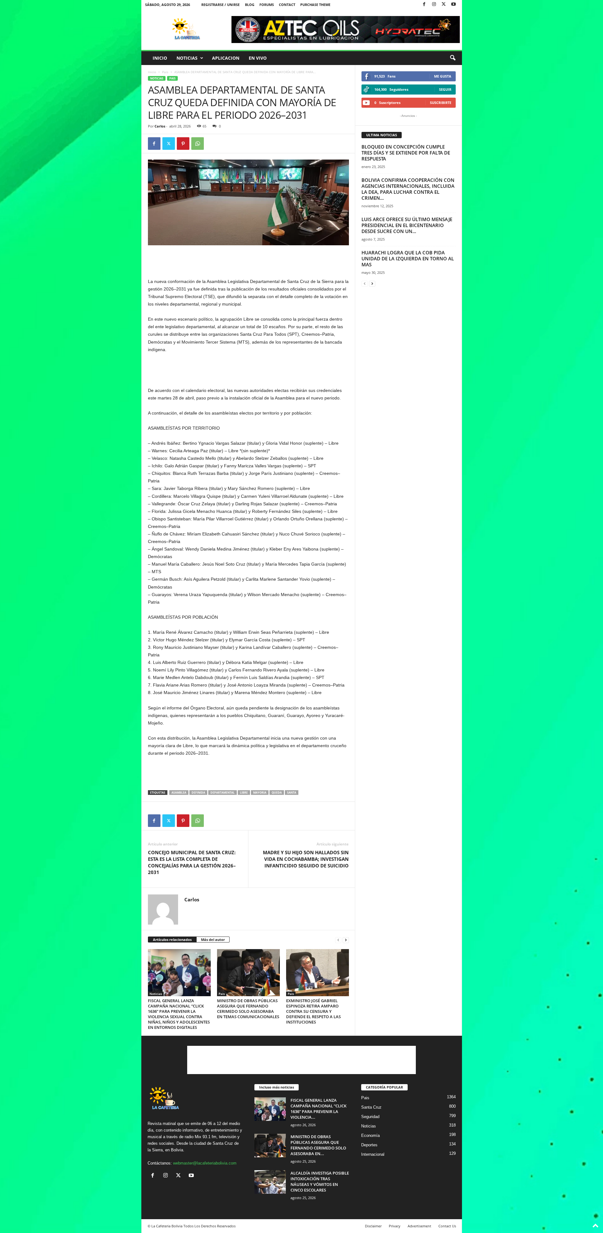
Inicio (160, 58)
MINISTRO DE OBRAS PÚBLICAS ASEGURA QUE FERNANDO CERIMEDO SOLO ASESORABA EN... (318, 1145)
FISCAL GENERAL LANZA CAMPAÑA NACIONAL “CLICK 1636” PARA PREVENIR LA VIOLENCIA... (318, 1108)
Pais (165, 72)
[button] (452, 58)
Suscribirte (440, 102)
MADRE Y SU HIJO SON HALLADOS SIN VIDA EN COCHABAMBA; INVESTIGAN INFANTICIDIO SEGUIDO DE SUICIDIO (306, 859)
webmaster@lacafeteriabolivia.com (204, 1163)
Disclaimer (373, 1226)
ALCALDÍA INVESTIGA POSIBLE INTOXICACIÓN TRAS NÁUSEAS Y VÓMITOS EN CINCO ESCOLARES (320, 1181)
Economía (370, 1135)
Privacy (394, 1226)
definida (198, 792)
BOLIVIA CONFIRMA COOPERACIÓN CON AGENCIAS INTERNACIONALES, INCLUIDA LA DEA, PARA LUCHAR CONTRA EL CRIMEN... (407, 189)
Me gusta (442, 76)
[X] (444, 4)
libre (244, 792)
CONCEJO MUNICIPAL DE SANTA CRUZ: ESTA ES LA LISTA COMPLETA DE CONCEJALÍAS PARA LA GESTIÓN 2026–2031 (192, 862)
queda (277, 792)
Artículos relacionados (172, 939)
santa (291, 792)
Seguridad (370, 1116)
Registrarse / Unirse (220, 4)
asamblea (178, 792)
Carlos (160, 126)
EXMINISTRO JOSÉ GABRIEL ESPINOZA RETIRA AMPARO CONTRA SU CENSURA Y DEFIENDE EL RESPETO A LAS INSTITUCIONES (313, 1011)
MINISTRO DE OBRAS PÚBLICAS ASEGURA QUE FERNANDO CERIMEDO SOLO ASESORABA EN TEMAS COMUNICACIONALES (248, 1008)
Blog (249, 4)
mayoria (259, 792)
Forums (266, 4)
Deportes (369, 1145)
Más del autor (213, 939)
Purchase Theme (315, 4)
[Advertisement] (248, 261)
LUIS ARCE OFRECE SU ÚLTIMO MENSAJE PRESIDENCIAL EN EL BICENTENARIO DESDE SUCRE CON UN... (406, 225)
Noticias (187, 58)
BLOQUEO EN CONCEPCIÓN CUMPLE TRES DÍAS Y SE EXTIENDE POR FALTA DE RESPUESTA (405, 153)
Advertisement (419, 1226)
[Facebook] (424, 4)
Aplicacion (225, 58)
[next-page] (346, 940)
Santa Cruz (371, 1107)
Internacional (372, 1154)
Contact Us (447, 1226)
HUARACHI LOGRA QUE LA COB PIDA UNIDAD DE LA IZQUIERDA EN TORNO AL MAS (407, 258)
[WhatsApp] (197, 143)
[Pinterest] (183, 143)
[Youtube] (453, 4)
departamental (222, 792)
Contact (287, 4)
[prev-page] (338, 940)
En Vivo (258, 58)
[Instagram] (434, 4)
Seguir (445, 89)
